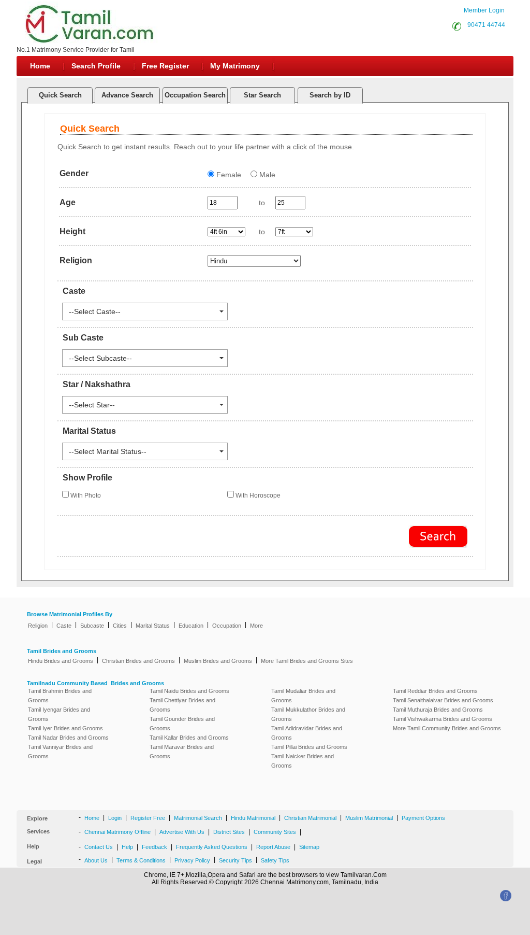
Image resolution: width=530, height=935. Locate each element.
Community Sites (275, 832)
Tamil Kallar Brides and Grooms (189, 737)
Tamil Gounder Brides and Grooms (182, 723)
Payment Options (423, 818)
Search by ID (330, 95)
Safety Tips (275, 860)
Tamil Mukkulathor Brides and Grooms (308, 714)
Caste (63, 625)
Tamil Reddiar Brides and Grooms (435, 691)
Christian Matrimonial (310, 818)
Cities (120, 625)
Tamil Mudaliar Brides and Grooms (303, 695)
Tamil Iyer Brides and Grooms (65, 728)
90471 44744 (484, 25)
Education (191, 625)
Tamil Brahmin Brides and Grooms (60, 695)
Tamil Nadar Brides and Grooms (68, 737)
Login (115, 818)
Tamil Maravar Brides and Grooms (182, 751)
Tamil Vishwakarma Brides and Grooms (442, 719)
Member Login (484, 10)
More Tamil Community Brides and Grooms (447, 728)
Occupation (226, 625)
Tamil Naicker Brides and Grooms (302, 761)
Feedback (154, 847)
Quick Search (60, 95)
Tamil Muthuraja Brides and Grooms (438, 709)
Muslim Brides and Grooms (218, 661)
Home (40, 66)
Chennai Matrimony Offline (117, 832)
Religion (38, 625)
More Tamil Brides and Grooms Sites (307, 661)
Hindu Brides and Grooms (60, 661)
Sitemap (309, 847)
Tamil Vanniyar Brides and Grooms (60, 751)
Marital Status (153, 625)
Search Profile (96, 66)
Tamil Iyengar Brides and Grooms (59, 714)
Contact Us (98, 847)
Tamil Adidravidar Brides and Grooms (306, 733)
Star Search (262, 95)
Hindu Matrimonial (253, 818)
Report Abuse (273, 847)
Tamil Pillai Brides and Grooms (309, 747)
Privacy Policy (192, 860)
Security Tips (235, 860)
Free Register (165, 66)
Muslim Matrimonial (369, 818)
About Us (96, 860)
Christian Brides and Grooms (138, 661)
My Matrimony (235, 66)
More (256, 625)
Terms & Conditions (141, 860)
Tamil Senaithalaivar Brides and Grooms (443, 700)
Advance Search (127, 95)
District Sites (229, 832)
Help (127, 847)
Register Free (147, 818)
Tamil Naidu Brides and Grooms (189, 691)
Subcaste (92, 625)
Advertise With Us (181, 832)
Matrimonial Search (198, 818)
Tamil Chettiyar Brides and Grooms (182, 705)
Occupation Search (195, 95)
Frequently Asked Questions (211, 847)
